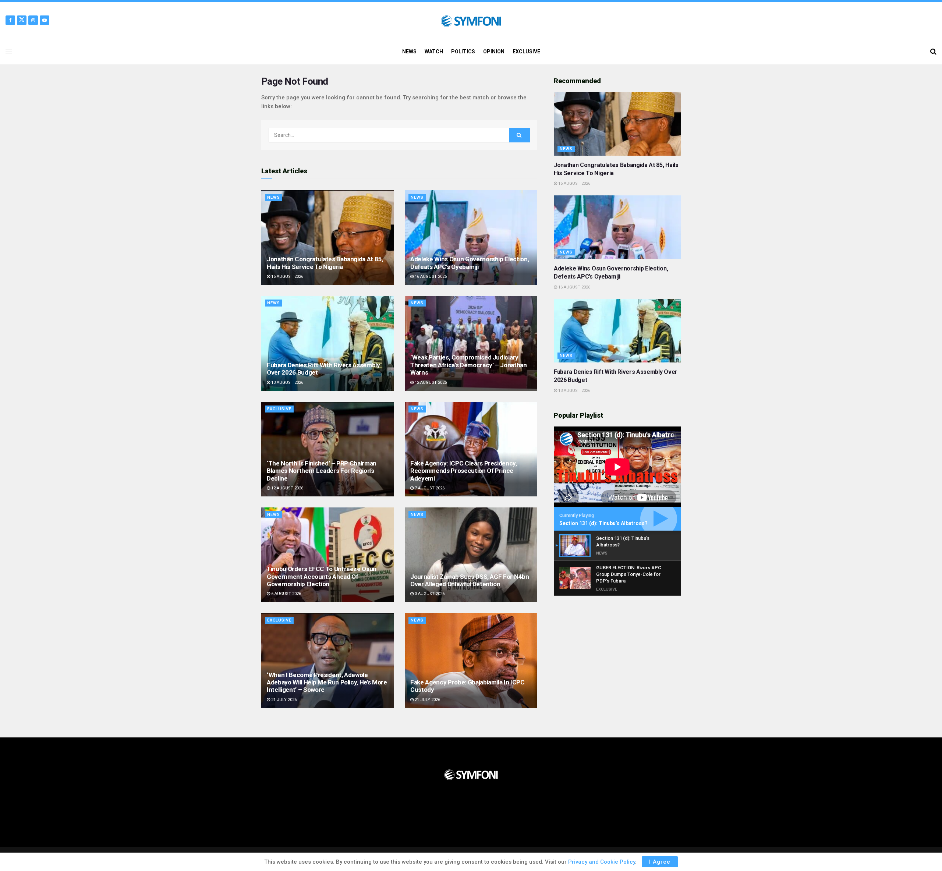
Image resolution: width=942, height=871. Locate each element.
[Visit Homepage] (471, 20)
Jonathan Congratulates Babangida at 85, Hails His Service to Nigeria (325, 262)
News (273, 197)
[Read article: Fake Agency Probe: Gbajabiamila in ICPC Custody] (471, 660)
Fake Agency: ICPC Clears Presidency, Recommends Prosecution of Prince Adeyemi (463, 471)
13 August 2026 (286, 382)
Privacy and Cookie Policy (601, 861)
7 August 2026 (429, 488)
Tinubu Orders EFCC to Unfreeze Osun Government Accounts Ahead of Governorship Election (321, 576)
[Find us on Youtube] (44, 20)
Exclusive (279, 409)
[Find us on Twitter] (21, 20)
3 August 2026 (429, 593)
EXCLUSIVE (526, 51)
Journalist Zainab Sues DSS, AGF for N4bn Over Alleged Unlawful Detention (469, 580)
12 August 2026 (430, 382)
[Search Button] (933, 51)
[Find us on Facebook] (10, 20)
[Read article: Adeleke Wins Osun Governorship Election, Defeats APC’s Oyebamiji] (471, 237)
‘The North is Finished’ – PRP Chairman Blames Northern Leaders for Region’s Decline (321, 471)
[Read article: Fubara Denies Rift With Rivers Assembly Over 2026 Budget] (327, 343)
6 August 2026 (285, 593)
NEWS (409, 51)
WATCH (434, 51)
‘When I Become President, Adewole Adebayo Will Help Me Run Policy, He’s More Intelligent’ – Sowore (327, 682)
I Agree (659, 861)
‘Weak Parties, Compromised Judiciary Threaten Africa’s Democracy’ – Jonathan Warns (468, 365)
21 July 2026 (283, 699)
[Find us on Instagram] (33, 20)
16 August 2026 (286, 276)
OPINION (493, 51)
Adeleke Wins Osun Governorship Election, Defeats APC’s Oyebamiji (469, 262)
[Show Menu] (9, 51)
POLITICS (463, 51)
